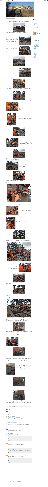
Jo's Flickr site (35, 23)
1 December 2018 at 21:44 (12, 416)
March (35, 54)
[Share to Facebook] (14, 406)
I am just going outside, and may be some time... (37, 43)
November (35, 47)
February (35, 55)
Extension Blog (11, 3)
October (35, 48)
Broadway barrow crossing (37, 46)
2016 (34, 58)
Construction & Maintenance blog (37, 26)
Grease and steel (36, 45)
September (35, 49)
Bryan (8, 433)
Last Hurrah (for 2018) (36, 40)
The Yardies (35, 42)
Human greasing (36, 44)
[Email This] (12, 406)
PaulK (8, 416)
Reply (8, 414)
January (35, 56)
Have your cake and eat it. (37, 41)
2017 (34, 57)
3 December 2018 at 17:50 (14, 449)
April (34, 53)
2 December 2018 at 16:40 (12, 433)
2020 (34, 37)
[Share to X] (13, 406)
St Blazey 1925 (9, 422)
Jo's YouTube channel (36, 24)
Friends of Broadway (36, 27)
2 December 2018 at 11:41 (14, 422)
